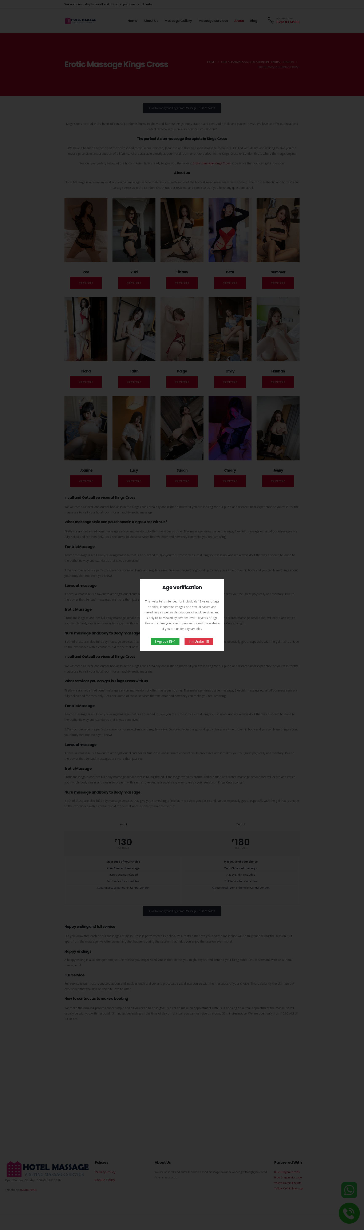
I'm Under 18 (199, 641)
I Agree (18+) (165, 641)
